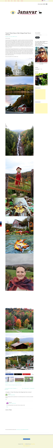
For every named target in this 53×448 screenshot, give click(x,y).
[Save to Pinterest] (1, 225)
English (44, 0)
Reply (6, 399)
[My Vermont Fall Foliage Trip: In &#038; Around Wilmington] (19, 379)
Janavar (12, 36)
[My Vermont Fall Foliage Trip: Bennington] (9, 379)
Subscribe (37, 37)
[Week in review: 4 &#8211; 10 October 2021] (29, 379)
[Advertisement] (26, 24)
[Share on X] (1, 224)
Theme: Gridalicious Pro (26, 445)
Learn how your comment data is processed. (22, 429)
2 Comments (15, 36)
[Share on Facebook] (1, 222)
